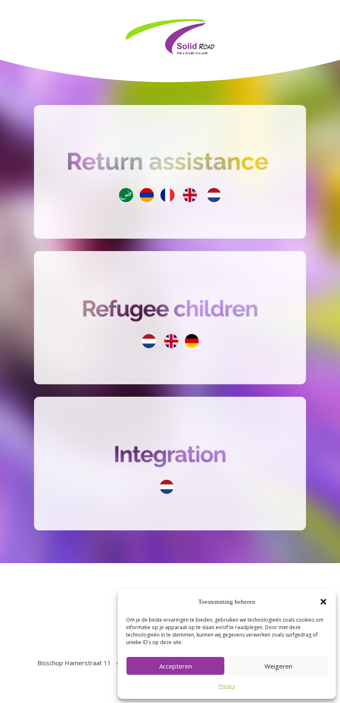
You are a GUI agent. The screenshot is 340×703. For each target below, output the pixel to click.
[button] (323, 602)
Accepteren (175, 666)
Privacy (227, 686)
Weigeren (278, 666)
